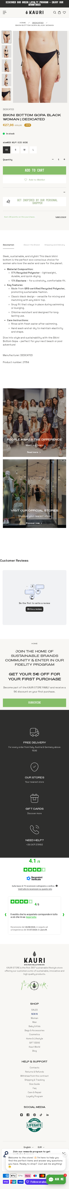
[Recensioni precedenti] (5, 915)
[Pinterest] (34, 1115)
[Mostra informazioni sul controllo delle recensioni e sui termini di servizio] (56, 885)
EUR (40, 1147)
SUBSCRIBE (34, 702)
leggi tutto (31, 917)
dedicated (37, 23)
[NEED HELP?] (34, 835)
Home (23, 23)
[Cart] (59, 12)
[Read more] (34, 422)
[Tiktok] (41, 1115)
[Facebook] (28, 1115)
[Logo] (34, 12)
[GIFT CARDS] (34, 804)
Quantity (7, 159)
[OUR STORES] (34, 772)
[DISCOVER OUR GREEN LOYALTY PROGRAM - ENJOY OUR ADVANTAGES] (34, 3)
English (27, 1147)
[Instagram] (21, 1115)
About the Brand (32, 245)
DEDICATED (8, 109)
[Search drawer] (54, 12)
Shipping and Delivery (54, 245)
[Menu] (5, 12)
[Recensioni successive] (63, 915)
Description (8, 245)
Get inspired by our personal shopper (37, 201)
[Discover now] (34, 493)
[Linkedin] (47, 1115)
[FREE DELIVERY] (34, 739)
